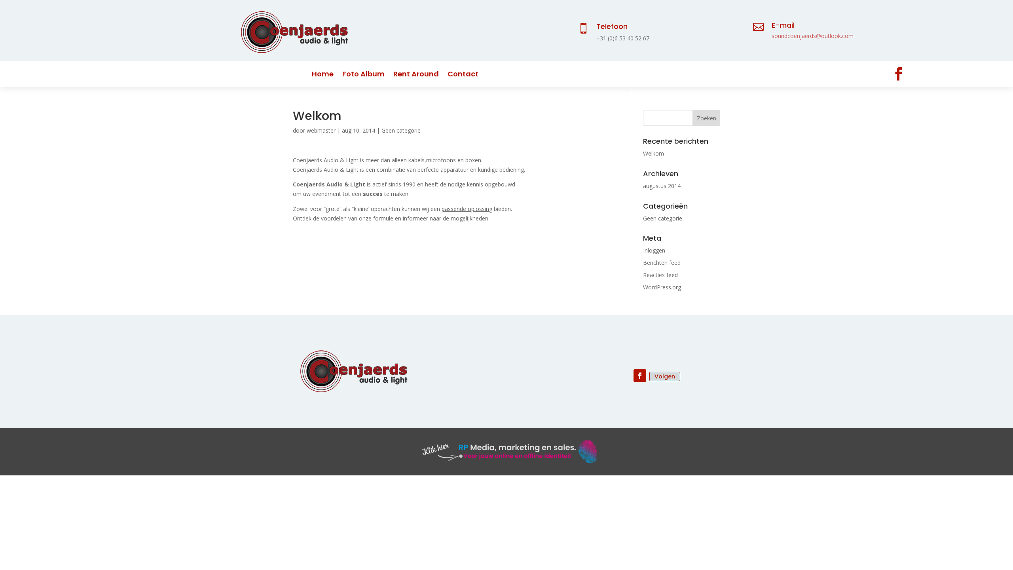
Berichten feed (662, 262)
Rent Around (416, 75)
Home (323, 75)
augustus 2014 (662, 186)
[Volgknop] (899, 74)
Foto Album (363, 75)
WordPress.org (662, 287)
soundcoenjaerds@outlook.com (813, 36)
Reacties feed (660, 275)
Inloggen (654, 250)
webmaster (321, 130)
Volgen (664, 376)
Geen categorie (401, 130)
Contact (463, 75)
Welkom (653, 153)
